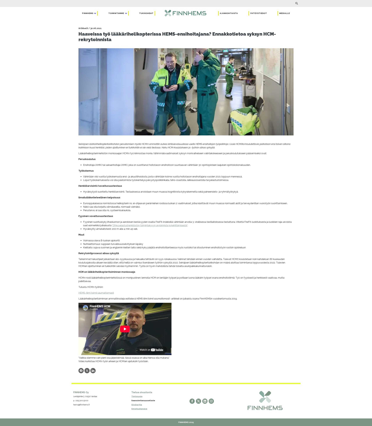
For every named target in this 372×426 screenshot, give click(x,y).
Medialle (284, 13)
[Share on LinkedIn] (93, 370)
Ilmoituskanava (139, 409)
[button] (296, 3)
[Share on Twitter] (87, 370)
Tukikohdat (146, 13)
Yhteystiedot (258, 13)
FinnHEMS (87, 13)
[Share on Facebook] (81, 370)
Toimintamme (116, 13)
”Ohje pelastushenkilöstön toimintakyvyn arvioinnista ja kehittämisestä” (149, 225)
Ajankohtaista (229, 13)
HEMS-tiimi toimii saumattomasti (96, 292)
